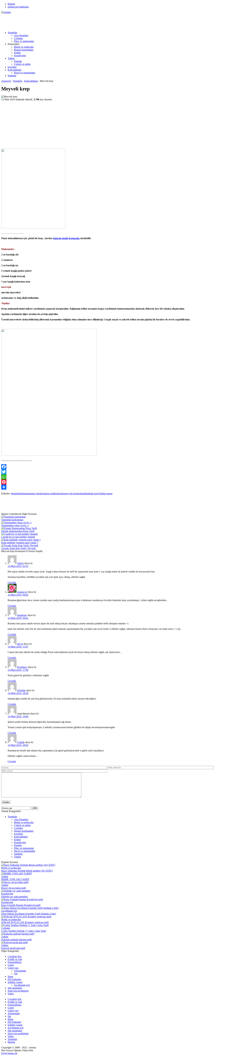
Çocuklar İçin (14, 956)
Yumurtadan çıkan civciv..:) (15, 525)
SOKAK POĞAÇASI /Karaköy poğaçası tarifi (25, 922)
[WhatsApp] (117, 476)
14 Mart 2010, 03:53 (18, 566)
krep (43, 493)
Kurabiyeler (20, 55)
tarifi (84, 493)
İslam (10, 976)
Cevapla (12, 582)
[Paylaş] (117, 487)
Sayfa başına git (9, 1053)
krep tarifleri (51, 493)
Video (11, 993)
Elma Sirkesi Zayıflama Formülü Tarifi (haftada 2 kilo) (28, 913)
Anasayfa (6, 81)
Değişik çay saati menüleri (14, 896)
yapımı (109, 493)
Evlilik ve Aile (15, 959)
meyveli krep (71, 493)
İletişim (11, 4)
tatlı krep (94, 493)
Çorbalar (18, 38)
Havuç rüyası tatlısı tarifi (13, 888)
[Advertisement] (59, 21)
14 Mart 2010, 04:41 (18, 618)
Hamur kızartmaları (23, 49)
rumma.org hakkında (18, 6)
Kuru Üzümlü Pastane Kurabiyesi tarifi (20, 905)
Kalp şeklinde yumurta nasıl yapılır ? (19, 542)
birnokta (21, 690)
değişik (19, 493)
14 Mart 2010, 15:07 (18, 646)
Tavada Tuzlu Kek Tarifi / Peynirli (18, 548)
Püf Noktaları (14, 979)
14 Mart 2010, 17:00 (18, 670)
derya (20, 643)
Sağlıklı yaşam (15, 982)
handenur (22, 615)
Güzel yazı (13, 968)
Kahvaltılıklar (14, 69)
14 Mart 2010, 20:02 (18, 745)
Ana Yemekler (21, 35)
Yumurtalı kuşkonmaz (12, 519)
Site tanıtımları (15, 988)
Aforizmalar (20, 970)
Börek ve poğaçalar (24, 47)
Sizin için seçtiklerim (18, 990)
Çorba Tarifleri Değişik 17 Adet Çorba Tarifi (23, 931)
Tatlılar (11, 58)
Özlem (20, 563)
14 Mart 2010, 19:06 (18, 716)
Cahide (21, 742)
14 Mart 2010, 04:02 (18, 594)
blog (13, 493)
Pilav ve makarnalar (24, 41)
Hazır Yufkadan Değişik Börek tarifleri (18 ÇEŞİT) (27, 870)
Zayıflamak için (9, 911)
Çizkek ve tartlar (22, 64)
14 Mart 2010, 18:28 (18, 693)
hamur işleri (35, 493)
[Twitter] (117, 471)
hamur (26, 493)
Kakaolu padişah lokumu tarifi (16, 939)
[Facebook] (117, 466)
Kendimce (22, 667)
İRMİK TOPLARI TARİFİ (15, 879)
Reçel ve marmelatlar (24, 72)
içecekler (12, 67)
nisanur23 (22, 592)
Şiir (16, 973)
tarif (80, 493)
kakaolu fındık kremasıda (66, 238)
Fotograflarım (14, 962)
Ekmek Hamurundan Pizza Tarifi (17, 531)
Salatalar (12, 75)
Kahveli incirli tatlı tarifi (13, 948)
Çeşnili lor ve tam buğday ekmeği (18, 536)
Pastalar (18, 61)
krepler (60, 493)
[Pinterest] (117, 482)
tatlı (88, 493)
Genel (11, 965)
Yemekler (12, 32)
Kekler (17, 52)
